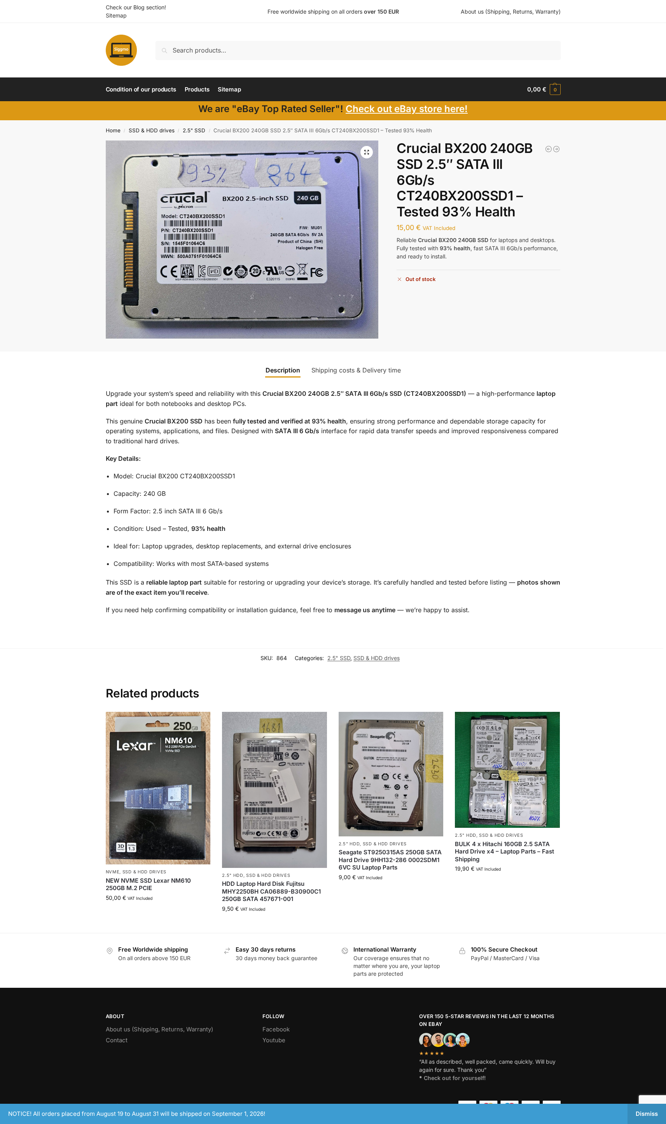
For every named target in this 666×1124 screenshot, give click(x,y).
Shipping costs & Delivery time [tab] (356, 370)
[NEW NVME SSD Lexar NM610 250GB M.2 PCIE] (158, 788)
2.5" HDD (232, 875)
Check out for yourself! (455, 1078)
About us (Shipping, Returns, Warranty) (511, 11)
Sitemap (116, 15)
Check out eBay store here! (407, 108)
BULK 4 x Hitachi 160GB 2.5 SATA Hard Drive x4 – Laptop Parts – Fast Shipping (504, 851)
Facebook (276, 1029)
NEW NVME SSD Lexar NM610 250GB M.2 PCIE (148, 884)
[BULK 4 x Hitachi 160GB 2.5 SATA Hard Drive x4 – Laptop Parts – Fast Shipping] (507, 770)
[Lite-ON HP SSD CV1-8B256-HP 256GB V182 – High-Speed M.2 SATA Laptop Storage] (548, 149)
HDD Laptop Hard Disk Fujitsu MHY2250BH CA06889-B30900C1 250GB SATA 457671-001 (271, 891)
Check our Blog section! (136, 7)
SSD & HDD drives (152, 130)
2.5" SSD (194, 130)
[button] (543, 89)
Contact (117, 1040)
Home (113, 130)
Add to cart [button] (158, 914)
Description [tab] (283, 370)
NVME (113, 872)
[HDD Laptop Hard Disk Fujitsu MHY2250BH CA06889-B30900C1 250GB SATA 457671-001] (274, 790)
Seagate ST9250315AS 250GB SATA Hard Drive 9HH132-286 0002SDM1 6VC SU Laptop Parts (390, 859)
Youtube (273, 1040)
